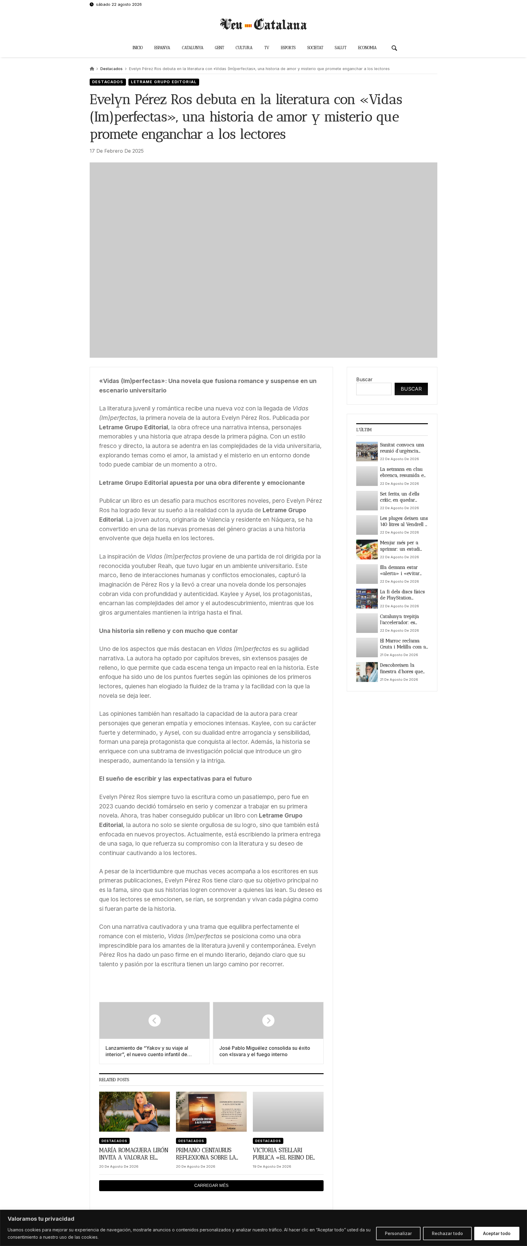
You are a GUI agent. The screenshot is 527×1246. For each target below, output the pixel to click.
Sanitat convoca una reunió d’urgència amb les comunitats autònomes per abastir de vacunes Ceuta (402, 448)
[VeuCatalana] (263, 24)
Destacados (111, 68)
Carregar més (211, 1185)
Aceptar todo (497, 1233)
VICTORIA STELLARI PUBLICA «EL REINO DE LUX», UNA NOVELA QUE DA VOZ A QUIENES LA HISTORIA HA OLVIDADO (285, 1154)
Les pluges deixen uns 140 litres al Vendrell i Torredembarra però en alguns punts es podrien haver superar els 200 (404, 521)
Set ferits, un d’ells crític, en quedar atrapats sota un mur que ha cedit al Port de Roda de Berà (403, 497)
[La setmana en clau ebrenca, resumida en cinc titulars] (367, 476)
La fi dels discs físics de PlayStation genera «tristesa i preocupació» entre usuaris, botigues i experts (402, 595)
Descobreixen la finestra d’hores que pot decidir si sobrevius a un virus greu (402, 668)
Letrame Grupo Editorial (164, 82)
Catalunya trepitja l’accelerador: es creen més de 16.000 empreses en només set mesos (402, 619)
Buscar (364, 379)
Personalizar (398, 1233)
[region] (263, 1228)
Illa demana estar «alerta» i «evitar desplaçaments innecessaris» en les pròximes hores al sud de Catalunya (403, 570)
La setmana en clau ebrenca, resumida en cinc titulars (403, 472)
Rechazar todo (447, 1233)
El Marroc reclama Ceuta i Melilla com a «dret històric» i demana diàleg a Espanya (403, 644)
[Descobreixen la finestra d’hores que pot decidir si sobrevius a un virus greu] (367, 672)
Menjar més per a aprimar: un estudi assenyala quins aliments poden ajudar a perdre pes (401, 546)
